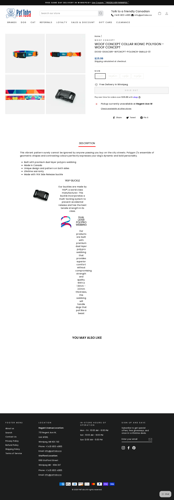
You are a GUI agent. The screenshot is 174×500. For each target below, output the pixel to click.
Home (97, 36)
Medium (112, 76)
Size (97, 71)
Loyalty (62, 22)
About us (9, 428)
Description (87, 143)
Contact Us (10, 437)
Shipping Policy (12, 449)
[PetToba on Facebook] (128, 447)
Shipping (99, 61)
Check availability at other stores (116, 108)
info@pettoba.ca (53, 451)
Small (100, 76)
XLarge (137, 76)
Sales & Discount (83, 22)
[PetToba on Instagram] (123, 447)
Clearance (123, 22)
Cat (33, 22)
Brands (12, 22)
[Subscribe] (150, 439)
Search (8, 432)
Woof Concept (105, 40)
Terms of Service (13, 453)
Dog (24, 22)
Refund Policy (11, 445)
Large (125, 76)
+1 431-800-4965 (54, 446)
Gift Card (105, 22)
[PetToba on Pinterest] (134, 447)
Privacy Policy (12, 441)
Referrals (46, 22)
